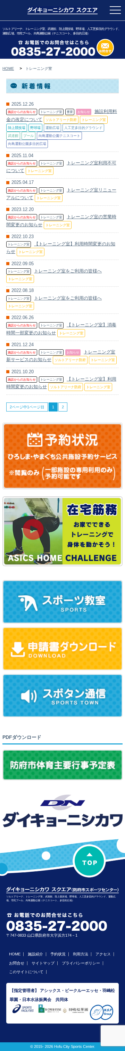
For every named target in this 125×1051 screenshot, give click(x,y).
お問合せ (16, 963)
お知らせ (83, 112)
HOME (8, 68)
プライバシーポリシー (81, 963)
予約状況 (58, 954)
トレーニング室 (51, 112)
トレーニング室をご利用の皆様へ (68, 271)
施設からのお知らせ (22, 112)
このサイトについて (26, 972)
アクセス (103, 954)
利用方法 (80, 954)
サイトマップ (43, 963)
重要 (70, 112)
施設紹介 (35, 954)
